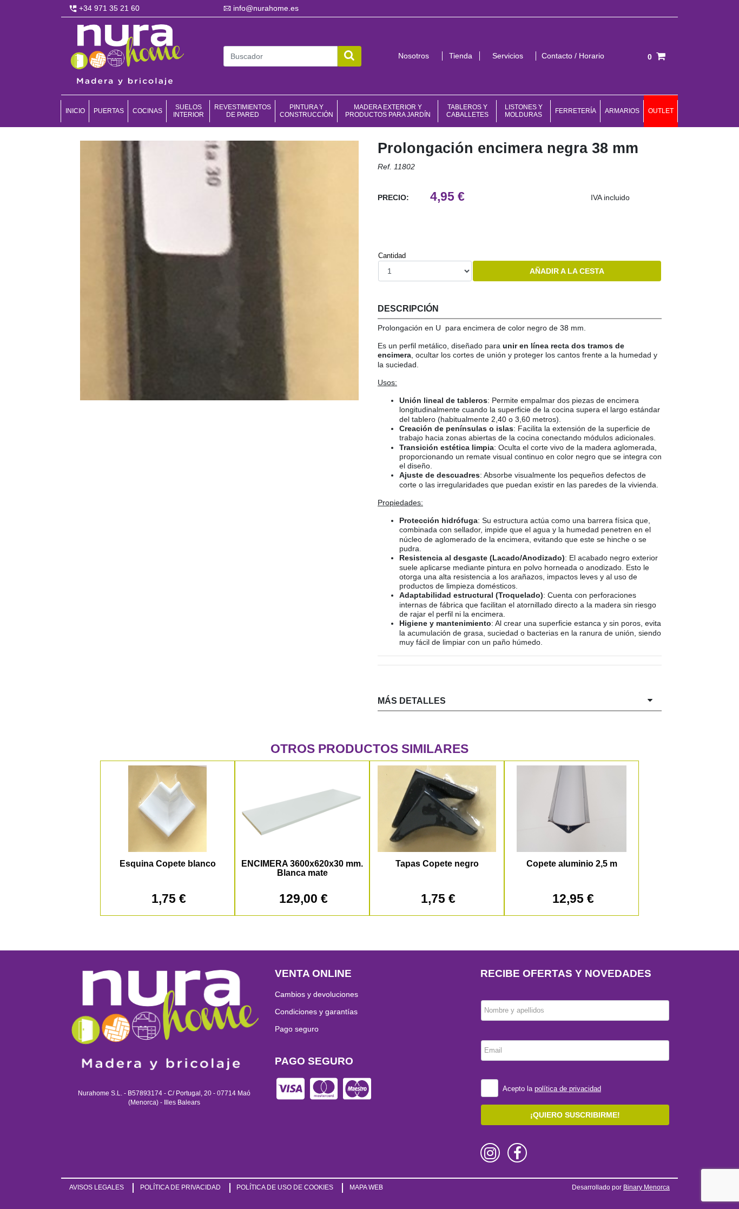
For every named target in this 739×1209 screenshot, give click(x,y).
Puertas (109, 111)
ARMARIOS (622, 111)
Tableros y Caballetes (467, 111)
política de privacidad (568, 1089)
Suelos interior (188, 111)
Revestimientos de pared (242, 111)
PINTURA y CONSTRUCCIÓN (306, 111)
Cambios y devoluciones (316, 994)
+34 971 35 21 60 (108, 8)
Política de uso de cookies (284, 1187)
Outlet (661, 111)
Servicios (507, 55)
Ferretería (575, 111)
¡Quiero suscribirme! (575, 1115)
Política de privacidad (180, 1187)
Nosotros (413, 55)
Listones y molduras (524, 111)
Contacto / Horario (573, 55)
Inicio (75, 111)
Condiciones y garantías (316, 1011)
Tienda (460, 55)
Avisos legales (96, 1187)
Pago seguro (297, 1029)
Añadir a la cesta (567, 271)
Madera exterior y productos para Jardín (388, 111)
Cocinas (147, 111)
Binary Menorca (646, 1187)
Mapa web (366, 1187)
